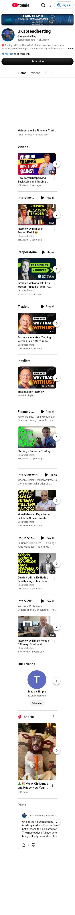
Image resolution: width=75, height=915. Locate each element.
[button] (52, 73)
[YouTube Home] (20, 5)
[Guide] (5, 5)
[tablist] (37, 73)
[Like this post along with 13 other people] (24, 845)
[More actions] (54, 178)
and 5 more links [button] (22, 54)
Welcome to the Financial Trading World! (38, 130)
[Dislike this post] (33, 845)
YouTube (8, 54)
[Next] (56, 164)
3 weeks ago (54, 815)
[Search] (43, 5)
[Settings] (50, 5)
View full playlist (26, 395)
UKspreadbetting (26, 236)
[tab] (22, 73)
